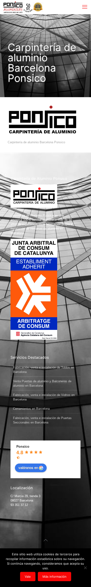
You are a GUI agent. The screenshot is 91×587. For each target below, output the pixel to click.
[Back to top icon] (45, 540)
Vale (28, 576)
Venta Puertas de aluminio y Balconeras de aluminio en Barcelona (42, 383)
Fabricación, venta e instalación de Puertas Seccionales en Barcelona (42, 420)
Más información (54, 576)
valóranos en (28, 467)
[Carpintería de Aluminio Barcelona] (18, 7)
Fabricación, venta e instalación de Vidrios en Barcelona (44, 397)
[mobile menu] (85, 7)
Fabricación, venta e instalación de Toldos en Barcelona (43, 370)
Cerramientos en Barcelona (31, 408)
